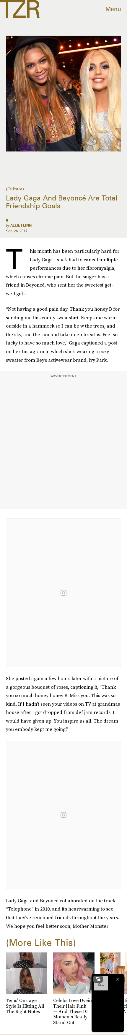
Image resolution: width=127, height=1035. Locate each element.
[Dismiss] (117, 979)
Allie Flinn (21, 225)
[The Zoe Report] (20, 9)
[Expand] (98, 979)
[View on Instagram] (63, 593)
